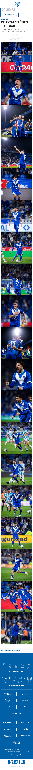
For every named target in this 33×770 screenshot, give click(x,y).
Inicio (2, 650)
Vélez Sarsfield (17, 3)
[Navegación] (2, 2)
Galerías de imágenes (13, 650)
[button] (11, 38)
